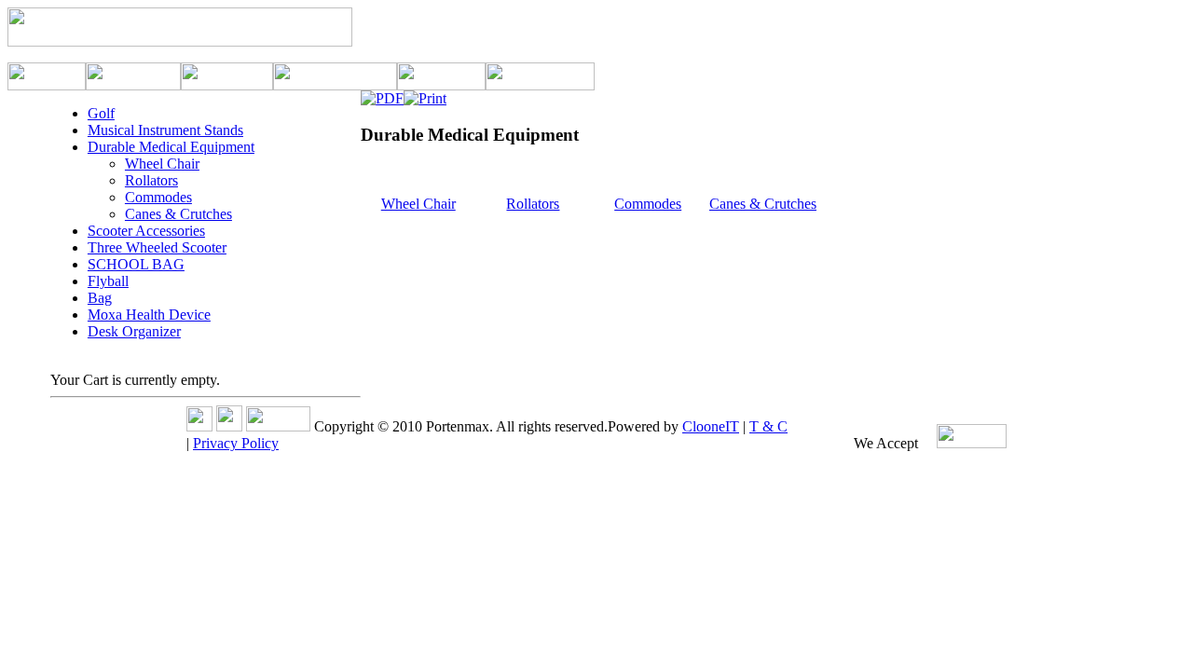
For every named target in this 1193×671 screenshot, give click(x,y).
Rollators (532, 204)
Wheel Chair (418, 204)
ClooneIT (710, 426)
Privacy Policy (236, 443)
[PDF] (382, 94)
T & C (768, 426)
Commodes (647, 204)
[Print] (425, 94)
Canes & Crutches (762, 204)
